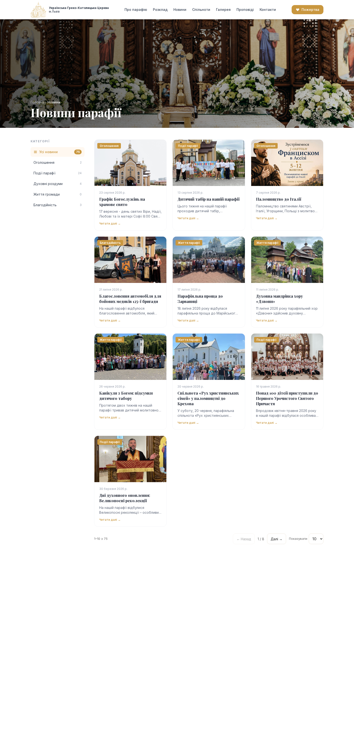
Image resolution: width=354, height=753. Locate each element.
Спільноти (201, 9)
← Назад (243, 539)
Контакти (268, 9)
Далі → (276, 539)
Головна (37, 102)
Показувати (298, 539)
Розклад (160, 9)
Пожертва (310, 9)
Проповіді (245, 9)
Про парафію (136, 9)
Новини (179, 9)
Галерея (223, 9)
